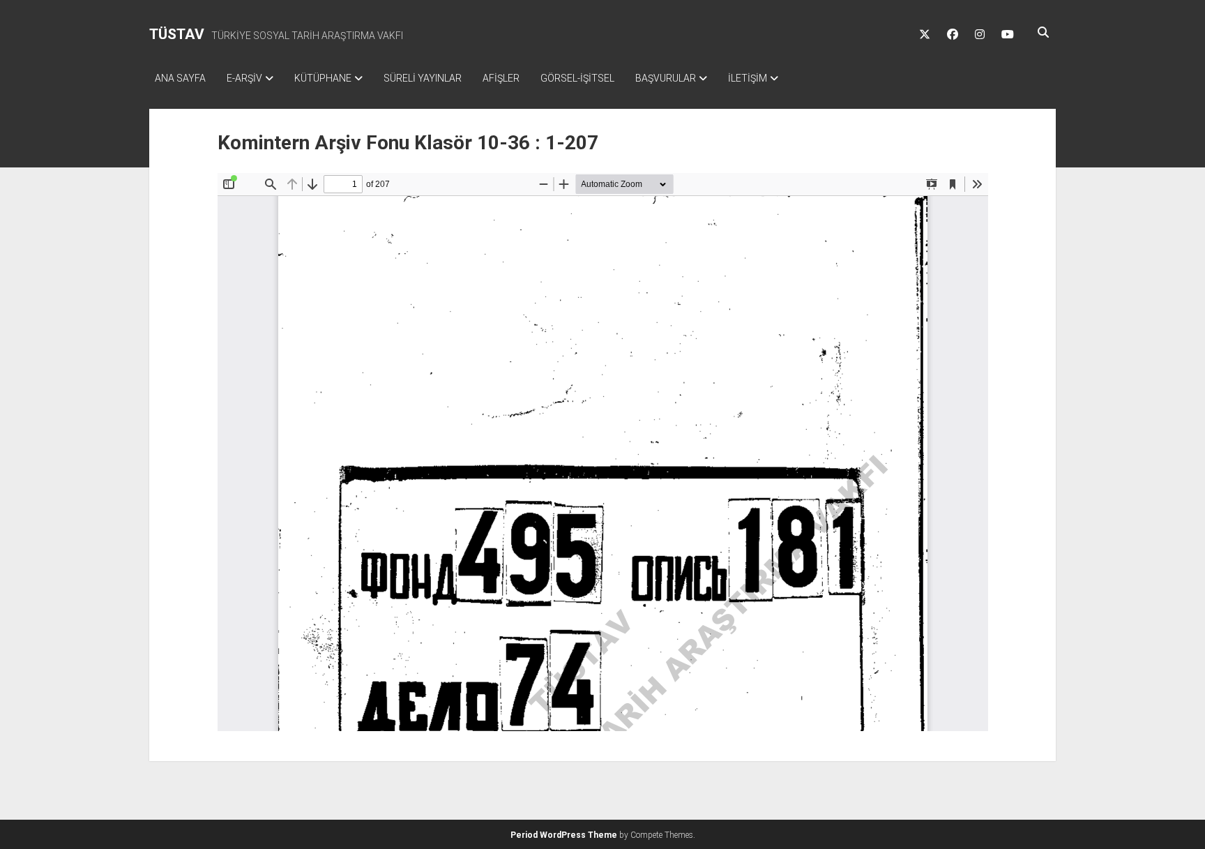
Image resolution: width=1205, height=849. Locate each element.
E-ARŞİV (244, 78)
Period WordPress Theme (563, 835)
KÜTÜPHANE (322, 78)
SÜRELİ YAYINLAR (423, 78)
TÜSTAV (176, 34)
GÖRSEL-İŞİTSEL (577, 78)
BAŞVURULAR (665, 78)
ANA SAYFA (180, 78)
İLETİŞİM (747, 78)
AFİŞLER (501, 78)
